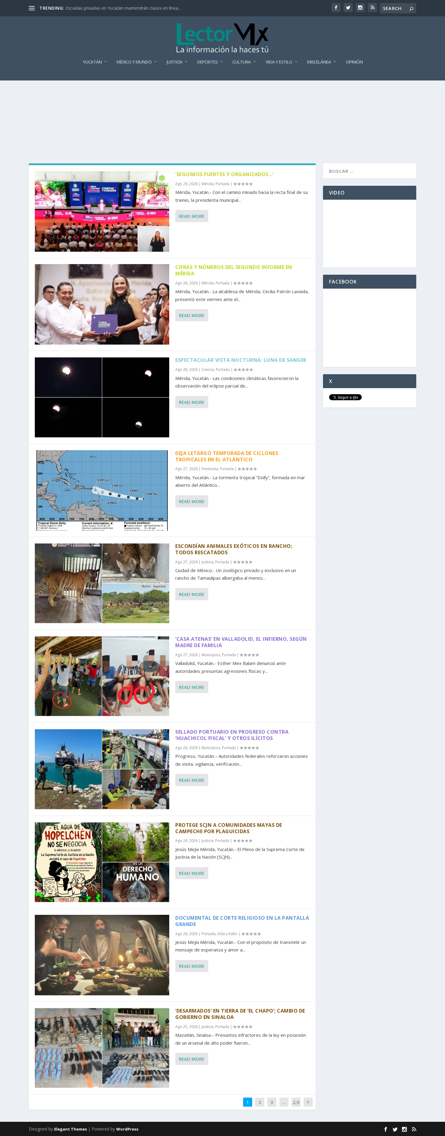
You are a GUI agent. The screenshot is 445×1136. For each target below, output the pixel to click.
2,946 (296, 1106)
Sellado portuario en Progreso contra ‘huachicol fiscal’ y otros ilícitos (231, 735)
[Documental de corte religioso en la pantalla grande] (102, 955)
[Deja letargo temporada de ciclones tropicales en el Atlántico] (102, 490)
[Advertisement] (222, 96)
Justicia (174, 62)
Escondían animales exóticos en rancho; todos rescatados (233, 549)
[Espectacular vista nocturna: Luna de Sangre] (102, 397)
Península (210, 468)
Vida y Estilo (278, 62)
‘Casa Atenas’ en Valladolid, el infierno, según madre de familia (241, 642)
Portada (222, 183)
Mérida (208, 183)
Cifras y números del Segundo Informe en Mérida (233, 270)
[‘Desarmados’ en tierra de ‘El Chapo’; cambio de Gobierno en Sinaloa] (102, 1048)
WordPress (127, 1129)
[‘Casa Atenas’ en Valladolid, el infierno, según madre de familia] (102, 676)
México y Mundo (134, 62)
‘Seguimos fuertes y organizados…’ (224, 174)
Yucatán (92, 62)
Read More (191, 216)
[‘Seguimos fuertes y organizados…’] (102, 211)
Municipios (211, 654)
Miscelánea (319, 62)
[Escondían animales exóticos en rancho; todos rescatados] (102, 583)
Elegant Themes (70, 1129)
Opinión (354, 62)
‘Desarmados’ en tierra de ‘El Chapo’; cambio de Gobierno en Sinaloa (240, 1013)
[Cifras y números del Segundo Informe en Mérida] (102, 304)
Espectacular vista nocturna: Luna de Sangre (241, 360)
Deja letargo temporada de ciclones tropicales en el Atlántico (226, 456)
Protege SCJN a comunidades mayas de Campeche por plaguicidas (228, 828)
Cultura (241, 62)
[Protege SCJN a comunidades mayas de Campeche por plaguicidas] (102, 862)
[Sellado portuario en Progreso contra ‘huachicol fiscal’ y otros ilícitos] (102, 769)
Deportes (207, 62)
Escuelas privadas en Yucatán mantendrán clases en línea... (123, 8)
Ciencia (208, 369)
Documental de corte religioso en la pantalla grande (242, 921)
